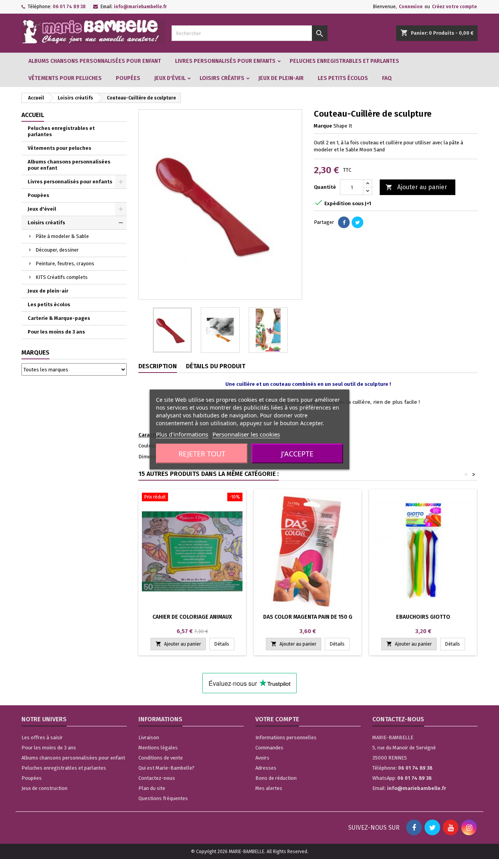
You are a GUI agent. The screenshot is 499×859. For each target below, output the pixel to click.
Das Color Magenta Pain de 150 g (307, 617)
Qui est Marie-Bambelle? (166, 768)
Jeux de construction (44, 788)
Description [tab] (157, 366)
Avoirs (262, 758)
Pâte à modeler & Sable (62, 236)
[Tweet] (357, 222)
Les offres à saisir (42, 737)
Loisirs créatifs (222, 78)
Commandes (269, 748)
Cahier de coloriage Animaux (192, 617)
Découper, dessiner (57, 250)
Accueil (32, 115)
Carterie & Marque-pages (59, 318)
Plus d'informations (182, 434)
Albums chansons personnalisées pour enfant (94, 61)
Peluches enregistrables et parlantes (344, 61)
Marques (35, 352)
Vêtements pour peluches (65, 78)
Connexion (411, 6)
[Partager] (344, 222)
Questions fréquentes (163, 798)
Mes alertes (268, 788)
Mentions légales (158, 748)
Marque (323, 126)
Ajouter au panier (416, 187)
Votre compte (277, 719)
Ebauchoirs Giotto (423, 617)
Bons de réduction (276, 778)
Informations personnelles (286, 737)
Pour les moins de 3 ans (56, 332)
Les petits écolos (343, 78)
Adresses (265, 768)
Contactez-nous (156, 778)
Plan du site (151, 788)
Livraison (148, 737)
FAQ (387, 78)
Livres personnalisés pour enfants (225, 61)
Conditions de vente (160, 758)
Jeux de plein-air (281, 78)
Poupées (128, 78)
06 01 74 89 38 (69, 6)
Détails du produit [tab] (215, 366)
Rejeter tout (202, 453)
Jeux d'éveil (170, 78)
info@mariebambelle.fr (140, 6)
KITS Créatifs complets (61, 277)
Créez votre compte (454, 6)
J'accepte (297, 453)
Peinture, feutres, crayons (64, 263)
